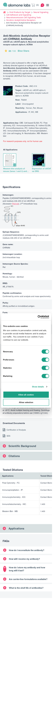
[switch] (45, 360)
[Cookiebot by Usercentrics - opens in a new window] (37, 317)
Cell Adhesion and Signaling (18, 15)
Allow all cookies (26, 394)
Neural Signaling (40, 12)
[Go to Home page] (16, 5)
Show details (38, 387)
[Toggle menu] (47, 5)
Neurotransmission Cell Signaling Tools (23, 17)
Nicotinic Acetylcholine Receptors (21, 20)
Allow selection (26, 402)
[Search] (42, 5)
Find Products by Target (19, 12)
